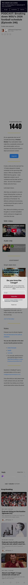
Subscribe (14, 296)
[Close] (24, 279)
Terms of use (7, 301)
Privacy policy (15, 301)
